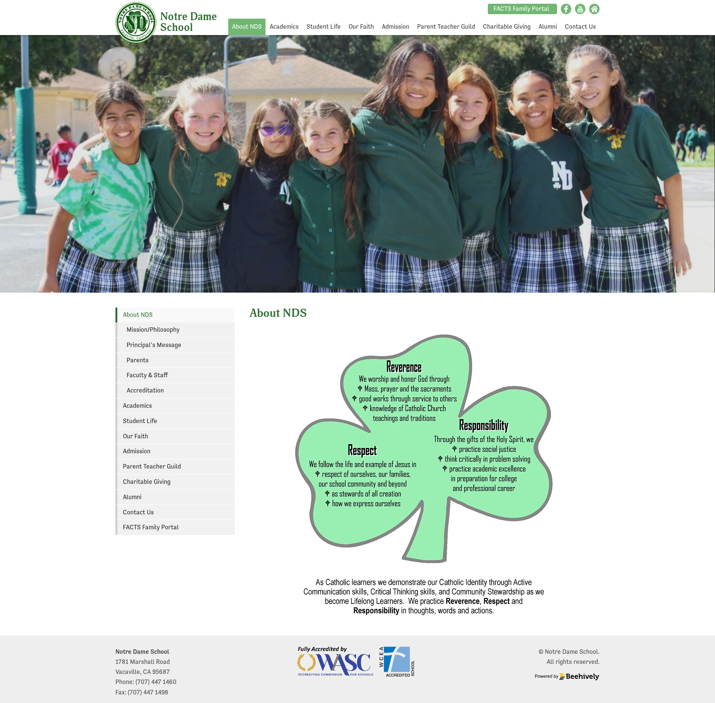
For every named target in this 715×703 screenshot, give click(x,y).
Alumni (547, 26)
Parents (138, 360)
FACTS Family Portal (521, 8)
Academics (284, 26)
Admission (395, 26)
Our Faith (361, 26)
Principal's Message (154, 345)
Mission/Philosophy (153, 329)
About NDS (247, 26)
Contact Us (580, 26)
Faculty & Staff (147, 375)
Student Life (323, 26)
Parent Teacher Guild (446, 26)
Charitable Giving (507, 26)
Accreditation (145, 390)
